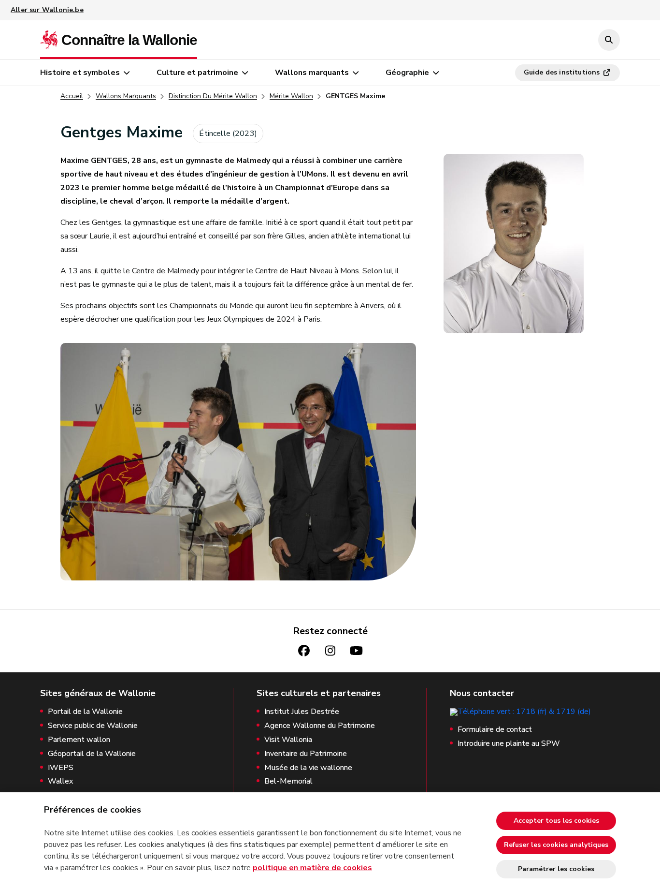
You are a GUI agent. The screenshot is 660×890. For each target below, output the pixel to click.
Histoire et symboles (80, 72)
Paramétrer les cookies (556, 869)
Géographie (407, 72)
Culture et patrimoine (197, 72)
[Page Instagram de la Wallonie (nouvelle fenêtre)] (330, 651)
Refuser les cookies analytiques (556, 844)
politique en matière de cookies (312, 867)
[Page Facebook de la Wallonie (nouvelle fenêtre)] (304, 651)
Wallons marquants (312, 72)
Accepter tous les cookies (556, 820)
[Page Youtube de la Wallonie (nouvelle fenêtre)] (356, 651)
